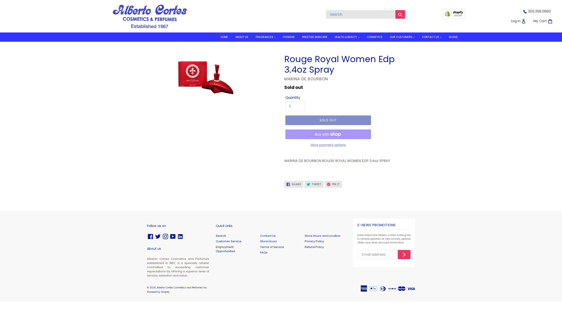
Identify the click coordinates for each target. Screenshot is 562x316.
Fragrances (265, 37)
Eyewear (289, 37)
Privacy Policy (314, 241)
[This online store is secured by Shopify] (454, 17)
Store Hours (268, 241)
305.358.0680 (539, 11)
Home (224, 37)
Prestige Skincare (314, 37)
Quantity (292, 97)
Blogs (453, 37)
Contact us (431, 37)
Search (221, 236)
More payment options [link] (328, 145)
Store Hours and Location (322, 236)
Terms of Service (272, 247)
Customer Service (228, 241)
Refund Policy (314, 247)
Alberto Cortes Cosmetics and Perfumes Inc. (182, 287)
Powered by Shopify (158, 292)
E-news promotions (376, 225)
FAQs (263, 252)
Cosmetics (374, 37)
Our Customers (401, 37)
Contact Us (268, 236)
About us (241, 37)
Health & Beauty (346, 37)
